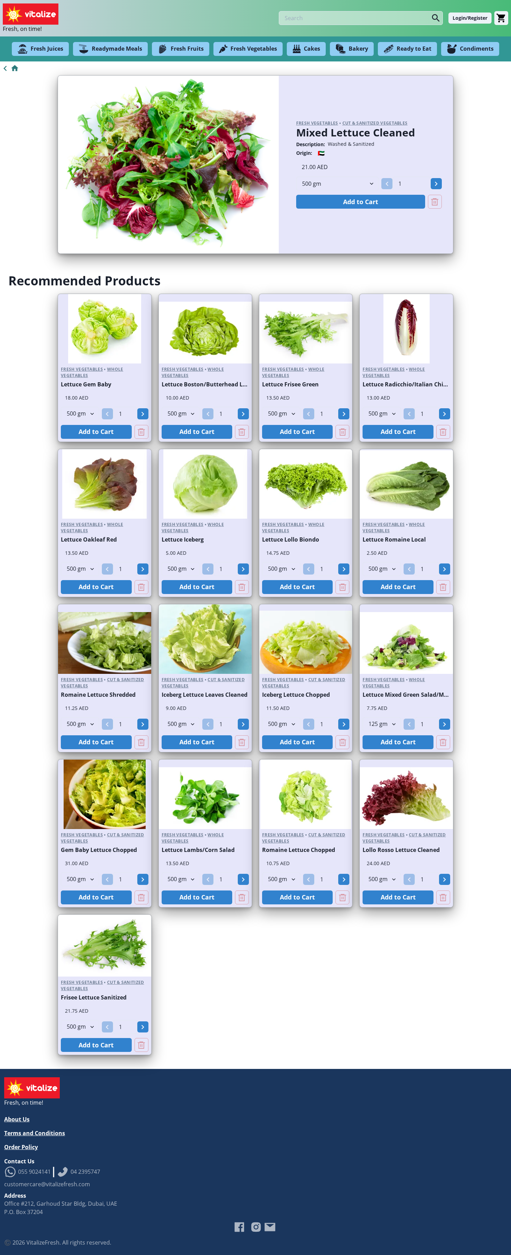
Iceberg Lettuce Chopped (296, 694)
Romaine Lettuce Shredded (98, 694)
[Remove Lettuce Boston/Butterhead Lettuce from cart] (242, 432)
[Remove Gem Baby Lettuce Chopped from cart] (141, 897)
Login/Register (470, 18)
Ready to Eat (414, 48)
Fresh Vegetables (253, 48)
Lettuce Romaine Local (394, 539)
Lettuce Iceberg (183, 539)
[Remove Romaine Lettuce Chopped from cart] (342, 897)
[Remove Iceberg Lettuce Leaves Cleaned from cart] (242, 742)
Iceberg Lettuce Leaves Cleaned (205, 694)
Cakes (312, 48)
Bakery (358, 48)
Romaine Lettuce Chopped (298, 850)
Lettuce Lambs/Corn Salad (198, 850)
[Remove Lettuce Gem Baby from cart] (141, 432)
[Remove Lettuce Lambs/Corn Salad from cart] (242, 897)
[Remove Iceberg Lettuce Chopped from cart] (342, 742)
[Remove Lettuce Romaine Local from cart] (443, 587)
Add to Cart (360, 202)
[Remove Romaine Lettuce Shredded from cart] (141, 742)
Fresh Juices (47, 48)
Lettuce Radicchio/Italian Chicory (409, 384)
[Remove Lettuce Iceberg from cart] (242, 587)
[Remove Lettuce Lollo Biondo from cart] (342, 587)
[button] (386, 183)
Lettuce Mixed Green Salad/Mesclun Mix (418, 694)
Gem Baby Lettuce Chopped (99, 850)
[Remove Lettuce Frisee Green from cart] (342, 432)
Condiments (477, 48)
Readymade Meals (117, 48)
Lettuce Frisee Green (290, 384)
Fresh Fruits (187, 48)
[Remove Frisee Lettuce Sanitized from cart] (141, 1045)
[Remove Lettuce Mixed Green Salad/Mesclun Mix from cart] (443, 742)
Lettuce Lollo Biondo (290, 539)
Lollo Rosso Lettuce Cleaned (401, 850)
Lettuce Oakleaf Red (89, 539)
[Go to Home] (9, 68)
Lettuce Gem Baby (86, 384)
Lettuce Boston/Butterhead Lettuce (211, 384)
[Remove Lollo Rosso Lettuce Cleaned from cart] (443, 897)
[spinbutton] (411, 184)
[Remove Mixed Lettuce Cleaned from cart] (435, 202)
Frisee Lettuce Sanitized (94, 997)
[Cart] (501, 18)
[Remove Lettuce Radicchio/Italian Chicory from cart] (443, 432)
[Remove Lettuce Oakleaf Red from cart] (141, 587)
